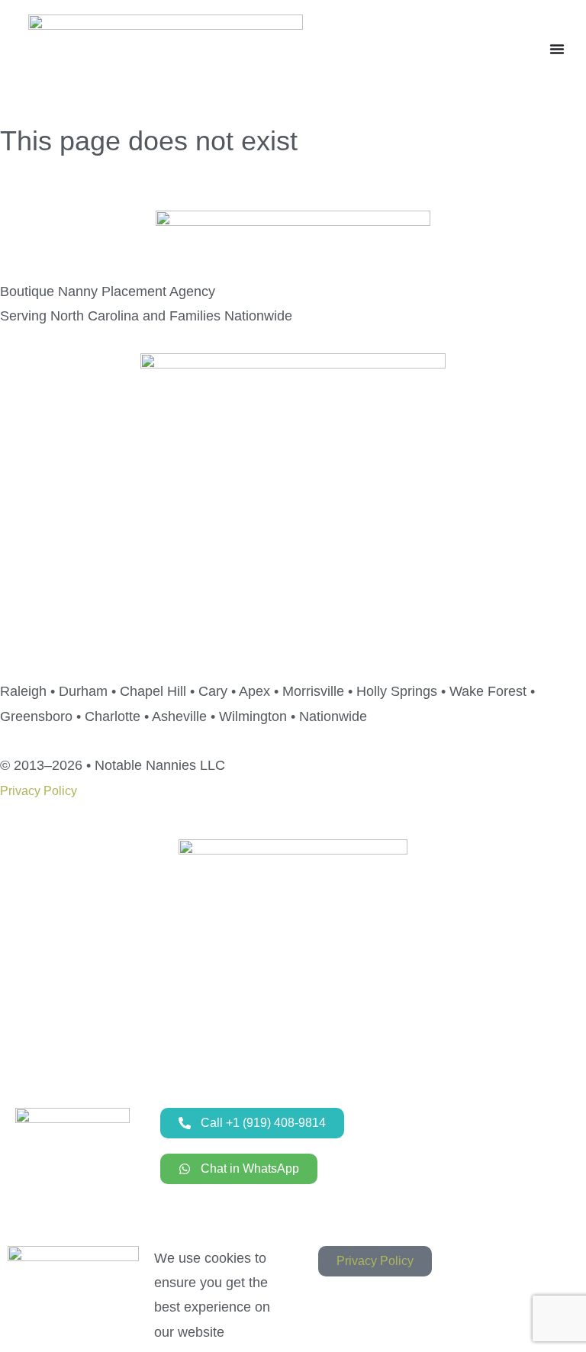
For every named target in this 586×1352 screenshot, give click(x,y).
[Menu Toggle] (557, 48)
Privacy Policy (38, 790)
